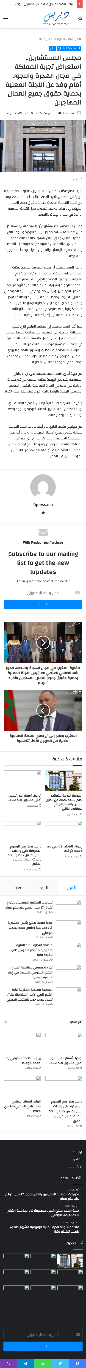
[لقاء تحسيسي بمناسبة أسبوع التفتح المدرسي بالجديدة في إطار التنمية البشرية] (68, 973)
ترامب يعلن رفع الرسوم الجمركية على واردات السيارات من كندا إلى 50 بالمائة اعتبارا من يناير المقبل (24, 855)
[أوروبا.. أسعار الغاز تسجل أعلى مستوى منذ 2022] (22, 780)
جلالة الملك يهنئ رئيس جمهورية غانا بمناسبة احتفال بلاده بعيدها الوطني (30, 928)
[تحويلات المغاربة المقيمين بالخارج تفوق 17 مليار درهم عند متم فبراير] (68, 908)
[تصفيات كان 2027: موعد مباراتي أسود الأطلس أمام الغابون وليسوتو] (16, 1292)
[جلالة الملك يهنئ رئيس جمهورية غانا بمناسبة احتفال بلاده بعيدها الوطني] (68, 928)
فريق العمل (75, 1166)
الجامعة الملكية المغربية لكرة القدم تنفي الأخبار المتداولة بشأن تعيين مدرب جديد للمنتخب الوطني (29, 995)
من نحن (78, 1159)
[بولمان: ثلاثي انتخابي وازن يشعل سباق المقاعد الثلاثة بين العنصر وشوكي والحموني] (16, 1277)
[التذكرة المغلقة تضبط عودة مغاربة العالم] (43, 1292)
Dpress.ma (68, 113)
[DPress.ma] (56, 18)
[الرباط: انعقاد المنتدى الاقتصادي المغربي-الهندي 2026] (22, 1086)
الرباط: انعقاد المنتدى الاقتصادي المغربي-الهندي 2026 (22, 1106)
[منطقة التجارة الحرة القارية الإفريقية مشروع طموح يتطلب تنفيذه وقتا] (68, 951)
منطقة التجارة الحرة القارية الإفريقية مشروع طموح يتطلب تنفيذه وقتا (32, 950)
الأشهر (72, 887)
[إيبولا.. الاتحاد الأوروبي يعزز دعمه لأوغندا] (64, 831)
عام (52, 48)
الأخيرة (44, 887)
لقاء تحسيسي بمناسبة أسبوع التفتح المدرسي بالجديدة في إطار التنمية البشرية (30, 972)
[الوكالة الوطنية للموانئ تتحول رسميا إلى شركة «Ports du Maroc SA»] (70, 1292)
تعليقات (15, 887)
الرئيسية (73, 38)
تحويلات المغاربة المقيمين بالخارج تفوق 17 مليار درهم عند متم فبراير (29, 905)
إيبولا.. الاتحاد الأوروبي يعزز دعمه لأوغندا (64, 849)
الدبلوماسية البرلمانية (52, 38)
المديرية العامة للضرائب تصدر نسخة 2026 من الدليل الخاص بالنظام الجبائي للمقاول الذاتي (64, 802)
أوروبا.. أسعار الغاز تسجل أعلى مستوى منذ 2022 (24, 798)
